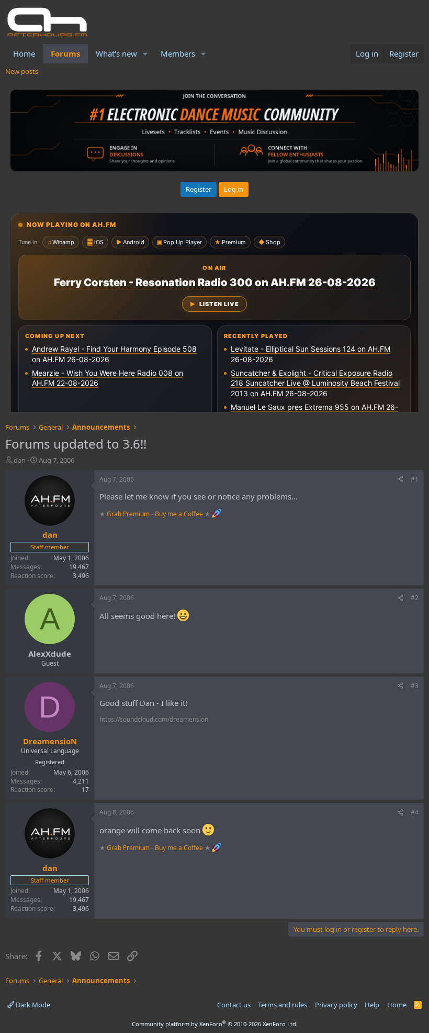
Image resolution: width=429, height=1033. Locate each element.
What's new (116, 53)
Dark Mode (32, 1004)
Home (24, 53)
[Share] (400, 480)
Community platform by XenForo (215, 1024)
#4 (415, 812)
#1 (415, 479)
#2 (415, 597)
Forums (65, 53)
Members (178, 53)
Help (372, 1004)
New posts (21, 71)
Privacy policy (336, 1004)
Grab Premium (129, 513)
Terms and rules (282, 1004)
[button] (145, 53)
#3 (415, 685)
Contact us (234, 1004)
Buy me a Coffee (179, 513)
